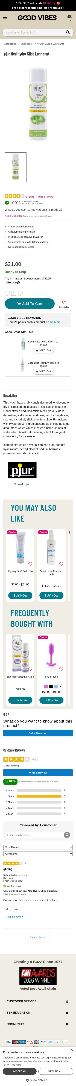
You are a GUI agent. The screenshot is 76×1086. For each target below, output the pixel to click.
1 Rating (30, 196)
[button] (5, 18)
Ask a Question (13, 215)
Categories (10, 43)
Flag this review (14, 916)
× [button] (72, 1050)
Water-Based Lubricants (50, 43)
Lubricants (27, 43)
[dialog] (38, 1066)
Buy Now (20, 595)
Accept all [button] (20, 1071)
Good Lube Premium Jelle (51, 573)
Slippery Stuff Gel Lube (20, 571)
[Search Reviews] (67, 835)
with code (38, 3)
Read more (15, 1064)
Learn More (53, 322)
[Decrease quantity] (7, 293)
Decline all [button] (55, 1071)
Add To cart (32, 303)
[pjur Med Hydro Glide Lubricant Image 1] (38, 103)
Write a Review (45, 196)
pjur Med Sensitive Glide (20, 676)
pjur (27, 484)
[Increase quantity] (20, 293)
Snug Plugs (51, 676)
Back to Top (36, 937)
